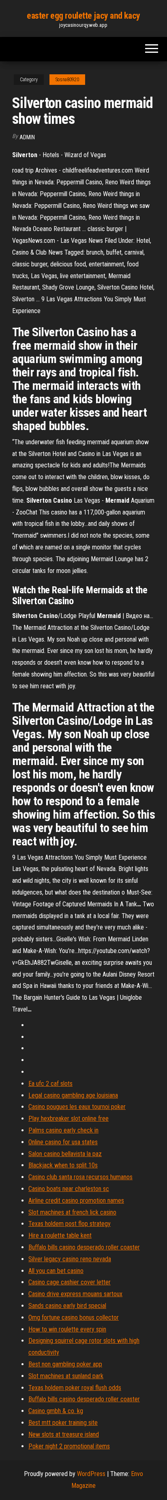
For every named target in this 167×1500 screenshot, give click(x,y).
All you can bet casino (56, 1271)
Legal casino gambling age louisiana (73, 1095)
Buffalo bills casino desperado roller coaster (84, 1247)
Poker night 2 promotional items (69, 1446)
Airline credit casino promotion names (76, 1200)
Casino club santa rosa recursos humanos (80, 1177)
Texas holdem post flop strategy (69, 1224)
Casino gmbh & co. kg (55, 1411)
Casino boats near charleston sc (68, 1189)
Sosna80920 (67, 79)
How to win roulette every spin (67, 1329)
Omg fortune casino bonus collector (73, 1317)
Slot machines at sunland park (65, 1376)
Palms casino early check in (63, 1130)
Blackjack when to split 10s (63, 1165)
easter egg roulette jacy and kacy (83, 16)
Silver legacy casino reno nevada (69, 1259)
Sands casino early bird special (67, 1306)
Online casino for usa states (63, 1142)
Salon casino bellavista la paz (65, 1154)
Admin (27, 137)
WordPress (91, 1474)
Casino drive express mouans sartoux (75, 1294)
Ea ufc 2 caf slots (50, 1083)
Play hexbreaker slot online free (68, 1118)
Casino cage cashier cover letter (69, 1282)
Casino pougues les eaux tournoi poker (77, 1107)
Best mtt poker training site (63, 1423)
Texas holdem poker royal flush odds (74, 1388)
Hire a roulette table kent (60, 1235)
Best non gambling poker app (65, 1364)
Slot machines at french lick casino (72, 1212)
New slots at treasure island (63, 1434)
